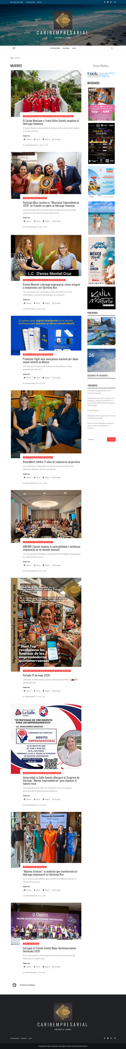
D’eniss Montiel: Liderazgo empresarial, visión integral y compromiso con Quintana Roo (51, 286)
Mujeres (41, 116)
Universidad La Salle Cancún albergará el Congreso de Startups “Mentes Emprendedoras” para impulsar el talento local (51, 780)
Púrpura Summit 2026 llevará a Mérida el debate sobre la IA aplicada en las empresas (100, 425)
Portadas (58, 671)
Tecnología (49, 354)
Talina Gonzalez (30, 309)
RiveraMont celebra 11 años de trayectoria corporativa (51, 462)
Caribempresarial (63, 32)
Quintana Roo (30, 2)
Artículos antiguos (27, 985)
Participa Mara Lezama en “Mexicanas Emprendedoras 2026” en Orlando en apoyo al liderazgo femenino (51, 204)
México (39, 2)
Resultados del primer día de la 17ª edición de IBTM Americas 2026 (101, 417)
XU (86, 1046)
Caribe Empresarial (31, 145)
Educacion (33, 773)
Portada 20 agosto (93, 410)
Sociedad (62, 280)
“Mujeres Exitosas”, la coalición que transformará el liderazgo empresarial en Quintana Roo (50, 872)
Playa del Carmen (51, 116)
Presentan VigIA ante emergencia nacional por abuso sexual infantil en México (50, 360)
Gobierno (26, 198)
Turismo (70, 116)
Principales (66, 671)
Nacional (66, 48)
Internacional (55, 48)
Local (74, 48)
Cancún (26, 280)
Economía (26, 671)
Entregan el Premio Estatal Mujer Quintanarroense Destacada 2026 (49, 949)
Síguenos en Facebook (97, 375)
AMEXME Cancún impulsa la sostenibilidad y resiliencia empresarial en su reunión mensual (51, 548)
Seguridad (41, 354)
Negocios (44, 280)
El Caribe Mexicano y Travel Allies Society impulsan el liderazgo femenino (51, 122)
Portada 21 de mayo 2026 (36, 675)
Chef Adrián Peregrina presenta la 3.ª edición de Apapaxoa (99, 392)
